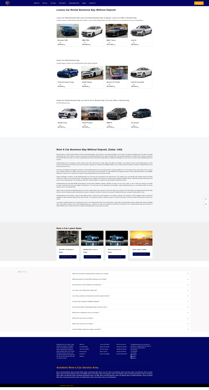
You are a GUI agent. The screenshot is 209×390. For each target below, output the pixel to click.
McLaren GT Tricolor (113, 82)
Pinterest (134, 354)
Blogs (84, 3)
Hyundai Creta (62, 122)
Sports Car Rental (104, 346)
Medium (134, 358)
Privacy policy (83, 351)
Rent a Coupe (103, 351)
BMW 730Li (85, 40)
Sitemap (82, 356)
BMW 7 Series (111, 40)
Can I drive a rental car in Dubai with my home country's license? (91, 296)
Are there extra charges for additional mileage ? (86, 301)
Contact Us (92, 3)
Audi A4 (133, 40)
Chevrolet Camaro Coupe (66, 82)
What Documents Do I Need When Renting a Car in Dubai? (89, 279)
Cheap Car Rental (121, 351)
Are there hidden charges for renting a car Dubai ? (86, 329)
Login (199, 3)
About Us (36, 3)
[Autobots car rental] (12, 3)
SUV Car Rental (104, 349)
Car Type (53, 3)
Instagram (134, 351)
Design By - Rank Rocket (66, 385)
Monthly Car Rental (122, 346)
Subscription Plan (74, 3)
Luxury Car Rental (104, 344)
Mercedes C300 (63, 40)
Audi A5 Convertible (137, 82)
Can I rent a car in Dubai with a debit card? (84, 290)
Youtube (134, 353)
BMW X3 (109, 122)
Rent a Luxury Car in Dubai (114, 251)
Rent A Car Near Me (122, 353)
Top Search (62, 3)
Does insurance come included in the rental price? (86, 284)
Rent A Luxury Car (121, 344)
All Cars (45, 3)
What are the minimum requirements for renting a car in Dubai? (90, 273)
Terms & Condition (84, 349)
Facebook (134, 349)
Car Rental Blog (84, 346)
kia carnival (135, 122)
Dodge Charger (87, 82)
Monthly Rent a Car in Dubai (91, 251)
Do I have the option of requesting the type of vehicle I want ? (89, 307)
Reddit (133, 356)
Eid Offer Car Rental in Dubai (66, 251)
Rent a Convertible (105, 353)
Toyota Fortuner (87, 122)
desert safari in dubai (139, 249)
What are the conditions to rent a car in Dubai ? (85, 312)
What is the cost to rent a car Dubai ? (82, 318)
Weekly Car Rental (121, 349)
